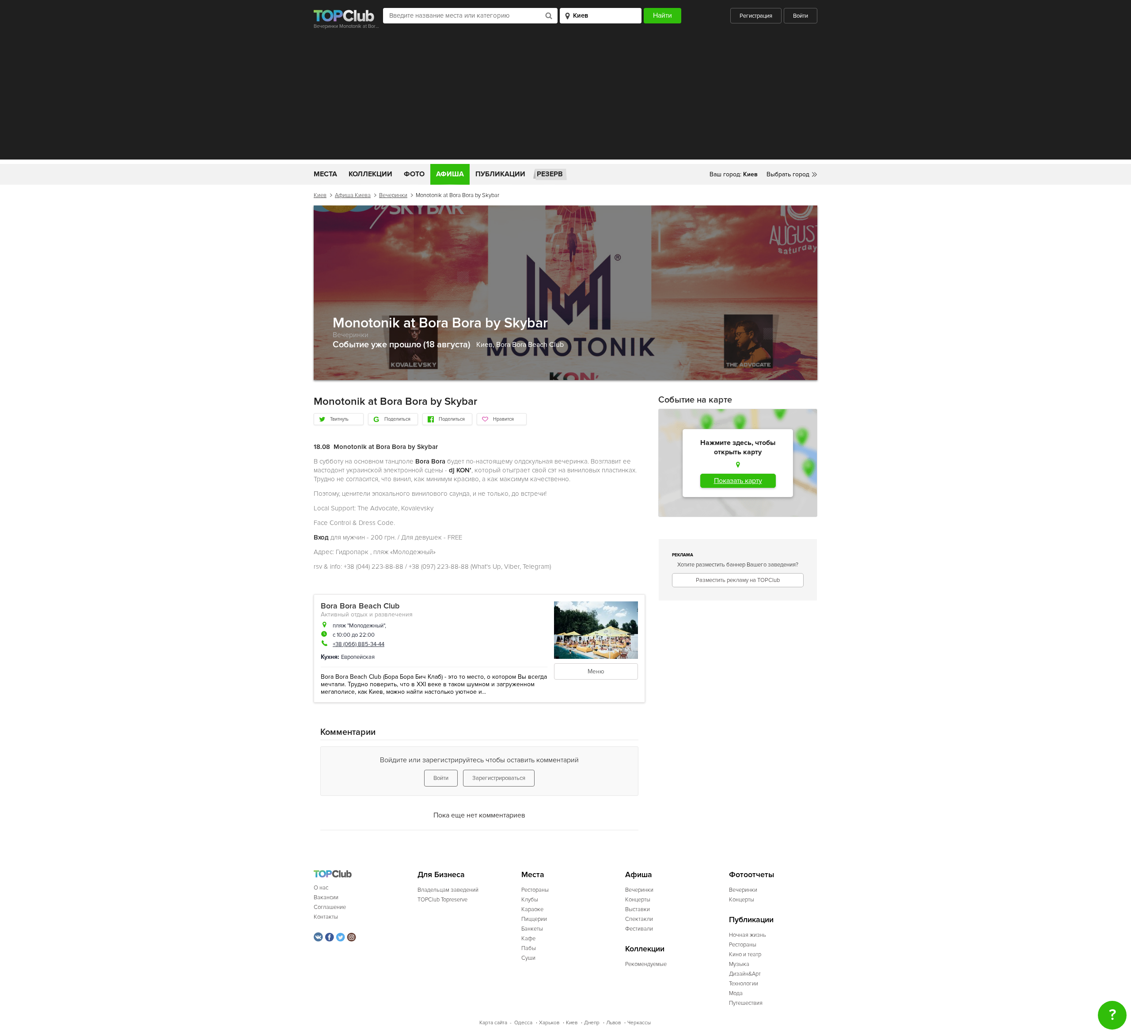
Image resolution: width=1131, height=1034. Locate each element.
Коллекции (370, 174)
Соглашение (330, 907)
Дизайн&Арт (745, 973)
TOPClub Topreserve (442, 899)
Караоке (532, 909)
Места (325, 174)
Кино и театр (745, 954)
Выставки (637, 909)
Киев (320, 195)
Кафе (528, 938)
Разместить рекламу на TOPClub (738, 580)
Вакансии (326, 897)
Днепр (592, 1022)
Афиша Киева (353, 195)
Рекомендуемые (646, 964)
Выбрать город (788, 174)
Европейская (358, 657)
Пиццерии (534, 919)
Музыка (739, 964)
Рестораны (535, 889)
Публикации (500, 174)
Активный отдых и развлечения (367, 614)
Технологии (743, 983)
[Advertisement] (565, 98)
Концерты (637, 899)
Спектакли (639, 919)
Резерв (550, 174)
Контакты (326, 916)
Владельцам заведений (447, 889)
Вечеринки (393, 195)
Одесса (523, 1022)
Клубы (529, 899)
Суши (528, 958)
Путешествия (746, 1003)
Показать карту (738, 480)
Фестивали (639, 928)
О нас (321, 887)
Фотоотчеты (751, 874)
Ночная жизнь (747, 935)
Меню (596, 671)
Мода (736, 993)
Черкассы (639, 1022)
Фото (414, 174)
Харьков (549, 1022)
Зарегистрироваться (498, 778)
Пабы (528, 948)
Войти (800, 15)
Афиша (450, 174)
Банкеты (532, 928)
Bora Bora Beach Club (530, 344)
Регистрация (756, 15)
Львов (613, 1022)
